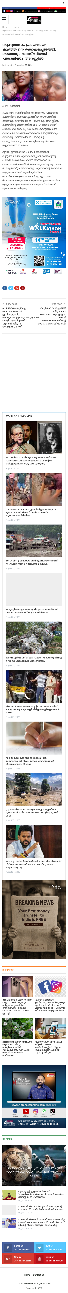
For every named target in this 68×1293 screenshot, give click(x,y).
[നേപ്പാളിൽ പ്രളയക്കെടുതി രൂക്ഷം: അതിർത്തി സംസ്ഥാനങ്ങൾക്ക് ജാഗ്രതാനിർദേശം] (34, 541)
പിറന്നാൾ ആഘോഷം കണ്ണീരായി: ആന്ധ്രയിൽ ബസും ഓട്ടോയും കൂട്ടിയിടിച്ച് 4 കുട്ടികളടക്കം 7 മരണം (32, 709)
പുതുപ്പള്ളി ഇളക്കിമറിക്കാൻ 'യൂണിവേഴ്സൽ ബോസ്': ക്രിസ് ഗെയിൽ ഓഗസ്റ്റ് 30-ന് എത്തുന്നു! (41, 1194)
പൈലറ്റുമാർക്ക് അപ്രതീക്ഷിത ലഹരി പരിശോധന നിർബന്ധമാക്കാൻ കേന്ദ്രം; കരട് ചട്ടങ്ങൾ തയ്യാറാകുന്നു (34, 864)
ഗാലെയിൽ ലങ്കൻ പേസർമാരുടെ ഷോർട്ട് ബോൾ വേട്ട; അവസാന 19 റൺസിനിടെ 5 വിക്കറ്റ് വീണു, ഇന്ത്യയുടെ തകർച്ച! (41, 1222)
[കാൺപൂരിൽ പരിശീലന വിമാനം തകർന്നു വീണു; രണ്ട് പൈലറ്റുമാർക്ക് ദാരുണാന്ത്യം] (34, 638)
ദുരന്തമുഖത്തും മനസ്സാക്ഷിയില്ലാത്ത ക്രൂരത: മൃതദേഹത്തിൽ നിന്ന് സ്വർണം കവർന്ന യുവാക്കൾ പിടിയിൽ (31, 512)
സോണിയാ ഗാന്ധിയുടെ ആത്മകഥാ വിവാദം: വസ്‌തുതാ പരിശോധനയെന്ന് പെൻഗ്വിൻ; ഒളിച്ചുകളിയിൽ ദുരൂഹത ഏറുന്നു (31, 460)
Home (27, 1275)
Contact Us (38, 1275)
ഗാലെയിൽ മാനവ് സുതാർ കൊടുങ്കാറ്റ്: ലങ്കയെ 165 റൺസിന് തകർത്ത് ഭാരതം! (40, 1208)
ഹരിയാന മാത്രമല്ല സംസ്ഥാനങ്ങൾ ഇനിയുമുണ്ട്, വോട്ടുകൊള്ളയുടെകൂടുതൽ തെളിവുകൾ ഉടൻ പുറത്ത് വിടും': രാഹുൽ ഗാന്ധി (17, 317)
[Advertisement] (34, 371)
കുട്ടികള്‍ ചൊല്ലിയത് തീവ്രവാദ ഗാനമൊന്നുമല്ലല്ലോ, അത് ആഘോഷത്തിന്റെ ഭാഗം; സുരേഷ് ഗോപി (52, 316)
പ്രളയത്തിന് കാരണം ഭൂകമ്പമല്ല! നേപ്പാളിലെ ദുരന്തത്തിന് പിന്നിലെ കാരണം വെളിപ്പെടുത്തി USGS (32, 812)
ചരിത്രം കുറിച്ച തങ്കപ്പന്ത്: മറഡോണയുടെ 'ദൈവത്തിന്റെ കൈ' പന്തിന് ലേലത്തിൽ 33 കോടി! (34, 1172)
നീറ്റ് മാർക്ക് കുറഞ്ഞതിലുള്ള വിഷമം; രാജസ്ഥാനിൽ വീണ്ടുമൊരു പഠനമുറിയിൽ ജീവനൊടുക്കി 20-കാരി (30, 761)
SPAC (40, 1288)
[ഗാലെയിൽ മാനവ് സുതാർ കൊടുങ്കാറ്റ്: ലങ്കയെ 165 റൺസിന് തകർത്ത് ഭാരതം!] (9, 1210)
